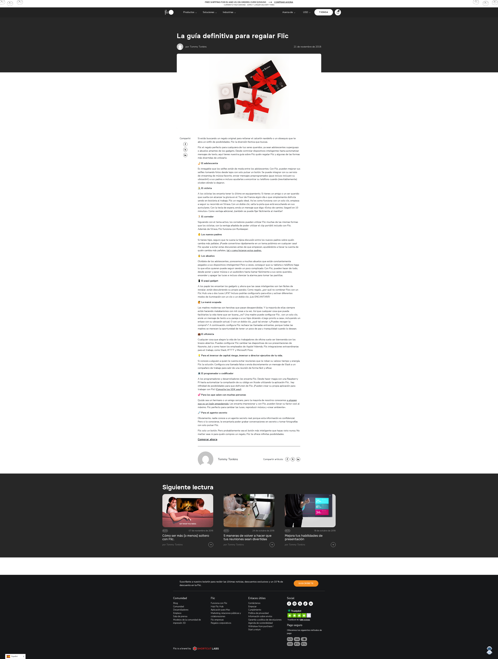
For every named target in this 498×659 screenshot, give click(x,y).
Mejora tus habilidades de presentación (304, 537)
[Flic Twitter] (300, 604)
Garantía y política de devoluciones (265, 619)
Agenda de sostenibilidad (260, 623)
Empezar (252, 606)
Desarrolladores (180, 609)
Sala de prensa (180, 616)
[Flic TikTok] (305, 604)
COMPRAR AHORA (283, 2)
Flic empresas (217, 619)
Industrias (228, 12)
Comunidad (178, 606)
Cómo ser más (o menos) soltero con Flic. (185, 537)
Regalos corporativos (221, 623)
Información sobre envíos (260, 616)
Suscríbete (306, 583)
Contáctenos (254, 603)
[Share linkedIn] (185, 155)
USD (305, 12)
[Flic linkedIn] (311, 604)
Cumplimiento (254, 609)
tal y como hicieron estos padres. (244, 250)
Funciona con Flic (219, 603)
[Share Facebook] (185, 144)
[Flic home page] (169, 12)
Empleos (177, 613)
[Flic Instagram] (294, 604)
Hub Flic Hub (217, 606)
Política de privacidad (258, 613)
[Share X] (185, 150)
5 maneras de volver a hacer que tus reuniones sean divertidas (247, 537)
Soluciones (208, 12)
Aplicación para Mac (220, 609)
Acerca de (287, 12)
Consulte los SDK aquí (228, 389)
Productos (188, 12)
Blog (175, 603)
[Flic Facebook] (289, 604)
